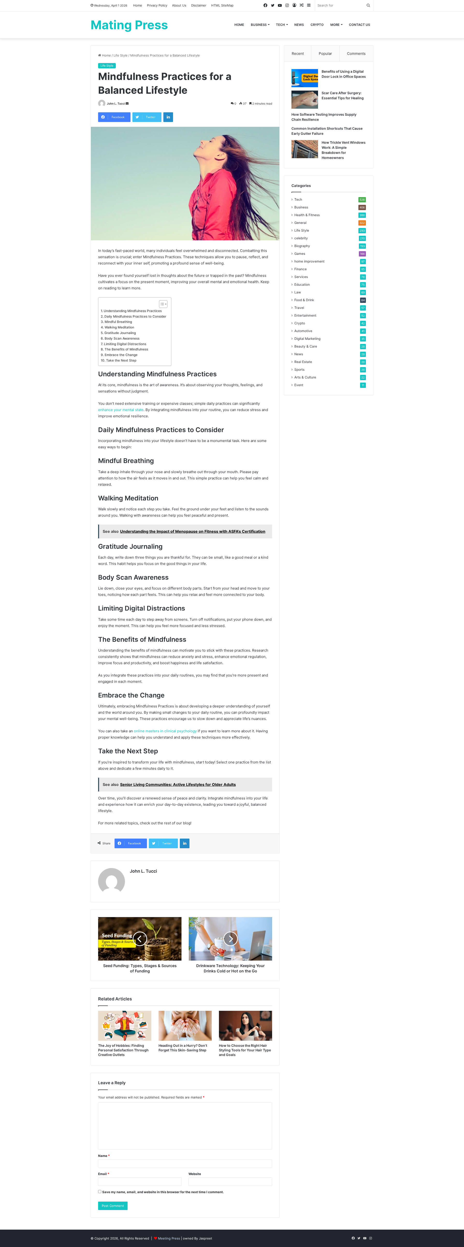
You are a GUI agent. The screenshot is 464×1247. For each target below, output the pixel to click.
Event (298, 385)
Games (299, 254)
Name (104, 1156)
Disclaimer (198, 5)
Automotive (303, 331)
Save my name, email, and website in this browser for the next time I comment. (163, 1192)
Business (259, 25)
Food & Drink (304, 300)
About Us (179, 5)
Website (194, 1174)
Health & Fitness (307, 215)
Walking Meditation (119, 327)
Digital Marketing (307, 339)
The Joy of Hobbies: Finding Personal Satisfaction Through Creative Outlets (123, 1050)
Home (137, 5)
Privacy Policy (157, 5)
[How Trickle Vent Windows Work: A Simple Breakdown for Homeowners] (304, 149)
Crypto (317, 25)
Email (103, 1174)
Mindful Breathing (118, 322)
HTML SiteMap (222, 5)
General (300, 223)
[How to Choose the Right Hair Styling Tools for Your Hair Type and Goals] (245, 1026)
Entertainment (305, 315)
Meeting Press (169, 1238)
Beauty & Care (305, 346)
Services (301, 277)
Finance (300, 269)
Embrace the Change (121, 355)
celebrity (301, 238)
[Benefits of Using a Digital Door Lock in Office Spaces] (304, 78)
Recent (298, 53)
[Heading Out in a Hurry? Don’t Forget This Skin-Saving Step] (185, 1026)
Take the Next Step (121, 360)
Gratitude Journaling (120, 333)
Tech (280, 25)
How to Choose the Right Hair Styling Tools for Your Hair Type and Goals (245, 1050)
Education (302, 284)
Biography (302, 246)
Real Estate (303, 362)
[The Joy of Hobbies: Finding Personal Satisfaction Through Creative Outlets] (124, 1026)
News (299, 25)
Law (297, 292)
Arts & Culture (305, 377)
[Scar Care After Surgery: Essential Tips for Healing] (304, 100)
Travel (299, 308)
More (335, 25)
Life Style (121, 55)
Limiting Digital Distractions (125, 344)
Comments (356, 53)
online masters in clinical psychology (165, 731)
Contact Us (359, 25)
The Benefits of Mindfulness (126, 349)
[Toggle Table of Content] (160, 304)
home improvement (309, 261)
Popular (325, 53)
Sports (299, 369)
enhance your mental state (121, 409)
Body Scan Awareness (122, 338)
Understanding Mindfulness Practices (133, 311)
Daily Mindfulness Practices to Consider (135, 316)
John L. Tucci (116, 103)
